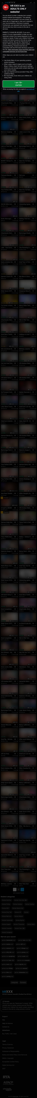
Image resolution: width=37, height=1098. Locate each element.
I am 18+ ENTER (18, 83)
